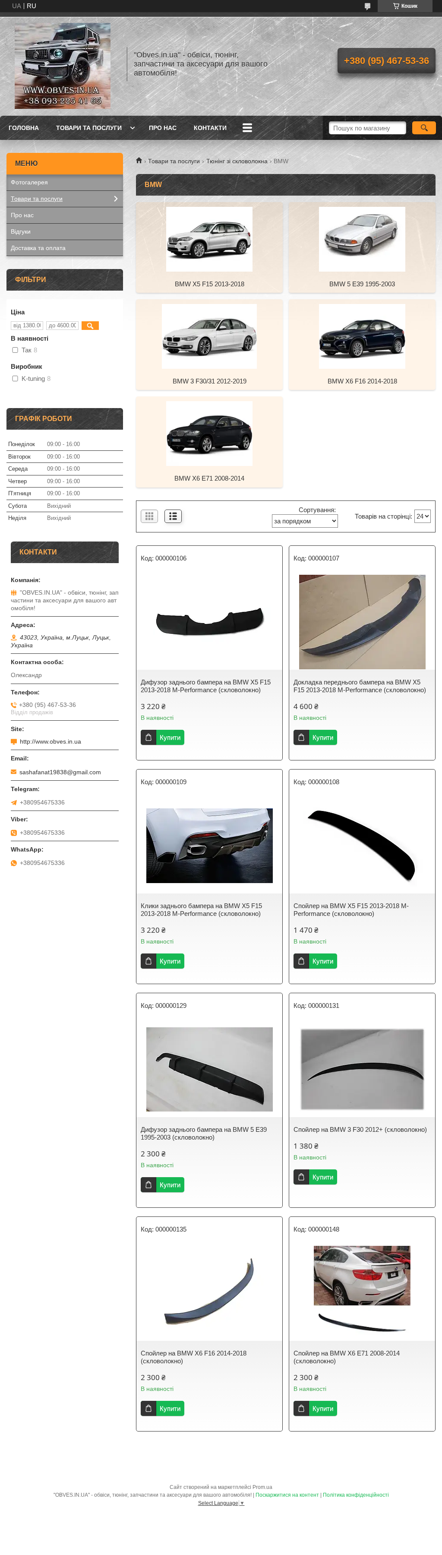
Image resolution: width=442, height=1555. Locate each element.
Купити (170, 737)
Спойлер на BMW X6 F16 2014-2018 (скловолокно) (193, 1357)
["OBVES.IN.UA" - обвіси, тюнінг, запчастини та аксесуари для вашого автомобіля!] (62, 64)
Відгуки (21, 231)
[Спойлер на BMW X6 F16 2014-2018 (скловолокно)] (209, 1293)
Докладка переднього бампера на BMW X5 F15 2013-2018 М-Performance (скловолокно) (360, 686)
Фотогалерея (29, 182)
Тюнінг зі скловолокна (237, 161)
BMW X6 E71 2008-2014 (209, 478)
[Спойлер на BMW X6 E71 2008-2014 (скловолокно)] (362, 1293)
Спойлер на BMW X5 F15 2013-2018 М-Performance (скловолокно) (351, 909)
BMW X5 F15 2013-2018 (209, 284)
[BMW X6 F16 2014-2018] (362, 336)
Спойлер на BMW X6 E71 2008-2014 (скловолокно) (347, 1357)
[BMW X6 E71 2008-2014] (209, 433)
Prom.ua (262, 1487)
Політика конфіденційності (356, 1495)
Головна (24, 127)
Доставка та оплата (38, 247)
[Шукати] (424, 127)
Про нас (163, 127)
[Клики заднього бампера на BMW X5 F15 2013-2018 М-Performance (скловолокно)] (209, 845)
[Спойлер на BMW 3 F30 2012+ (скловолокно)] (362, 1069)
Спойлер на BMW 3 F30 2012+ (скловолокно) (360, 1129)
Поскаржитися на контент (287, 1495)
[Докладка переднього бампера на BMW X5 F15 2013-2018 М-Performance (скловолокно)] (362, 622)
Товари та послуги (89, 127)
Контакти (210, 127)
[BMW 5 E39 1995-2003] (362, 239)
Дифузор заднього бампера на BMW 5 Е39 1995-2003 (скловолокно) (204, 1133)
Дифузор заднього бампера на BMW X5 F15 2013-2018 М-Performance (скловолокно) (206, 686)
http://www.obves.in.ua (50, 741)
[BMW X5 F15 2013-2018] (209, 239)
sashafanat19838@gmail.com (60, 772)
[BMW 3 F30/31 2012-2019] (209, 336)
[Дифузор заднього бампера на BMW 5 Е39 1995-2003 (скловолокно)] (209, 1069)
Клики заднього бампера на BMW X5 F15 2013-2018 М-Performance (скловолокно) (201, 909)
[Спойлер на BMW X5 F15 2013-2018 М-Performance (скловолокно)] (362, 845)
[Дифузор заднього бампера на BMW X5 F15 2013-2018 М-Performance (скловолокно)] (209, 622)
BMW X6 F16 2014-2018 (362, 381)
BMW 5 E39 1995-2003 (362, 284)
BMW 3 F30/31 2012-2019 (209, 381)
